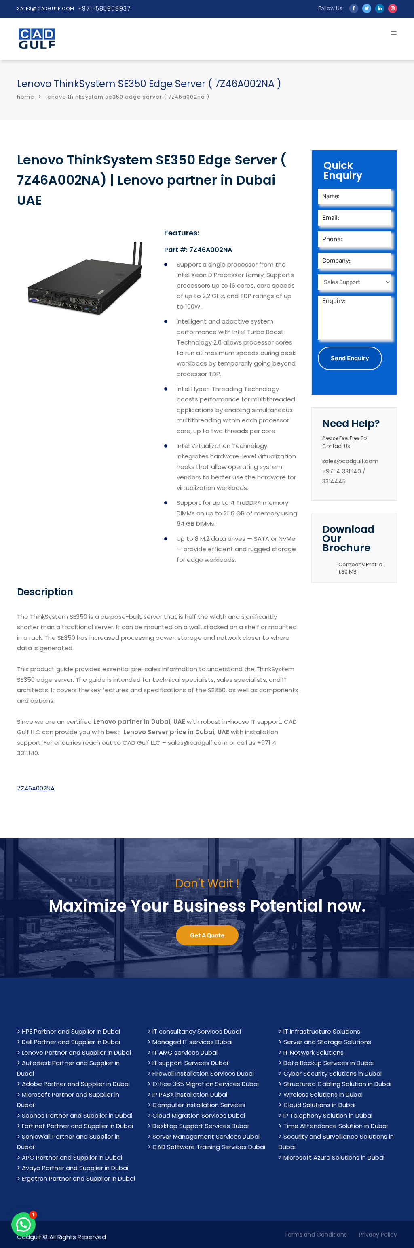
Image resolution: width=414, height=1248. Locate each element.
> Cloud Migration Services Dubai (196, 1115)
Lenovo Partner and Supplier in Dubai (76, 1052)
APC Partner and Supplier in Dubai (72, 1157)
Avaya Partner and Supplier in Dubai (75, 1168)
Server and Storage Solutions (327, 1042)
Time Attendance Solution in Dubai (335, 1126)
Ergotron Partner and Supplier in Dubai (78, 1178)
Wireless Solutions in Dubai (323, 1094)
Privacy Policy (378, 1235)
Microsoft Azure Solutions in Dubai (333, 1157)
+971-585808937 (104, 8)
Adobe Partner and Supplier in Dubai (76, 1084)
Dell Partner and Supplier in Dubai (71, 1042)
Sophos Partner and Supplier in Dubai (77, 1115)
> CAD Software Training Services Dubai (206, 1147)
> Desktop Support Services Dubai (198, 1126)
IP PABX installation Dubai (189, 1094)
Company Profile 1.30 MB (360, 568)
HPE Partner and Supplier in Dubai (71, 1031)
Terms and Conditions (315, 1235)
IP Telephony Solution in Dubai (327, 1115)
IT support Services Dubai (190, 1063)
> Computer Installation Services (196, 1105)
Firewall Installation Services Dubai (203, 1073)
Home (25, 97)
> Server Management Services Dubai (204, 1136)
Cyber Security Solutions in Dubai (332, 1073)
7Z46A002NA (36, 788)
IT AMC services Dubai (185, 1052)
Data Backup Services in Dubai (328, 1063)
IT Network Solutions (313, 1052)
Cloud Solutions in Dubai (319, 1105)
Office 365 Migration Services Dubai (205, 1084)
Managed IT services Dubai (192, 1042)
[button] (23, 1224)
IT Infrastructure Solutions (321, 1031)
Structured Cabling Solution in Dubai (337, 1084)
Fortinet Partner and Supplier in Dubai (77, 1126)
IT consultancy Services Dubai (196, 1031)
